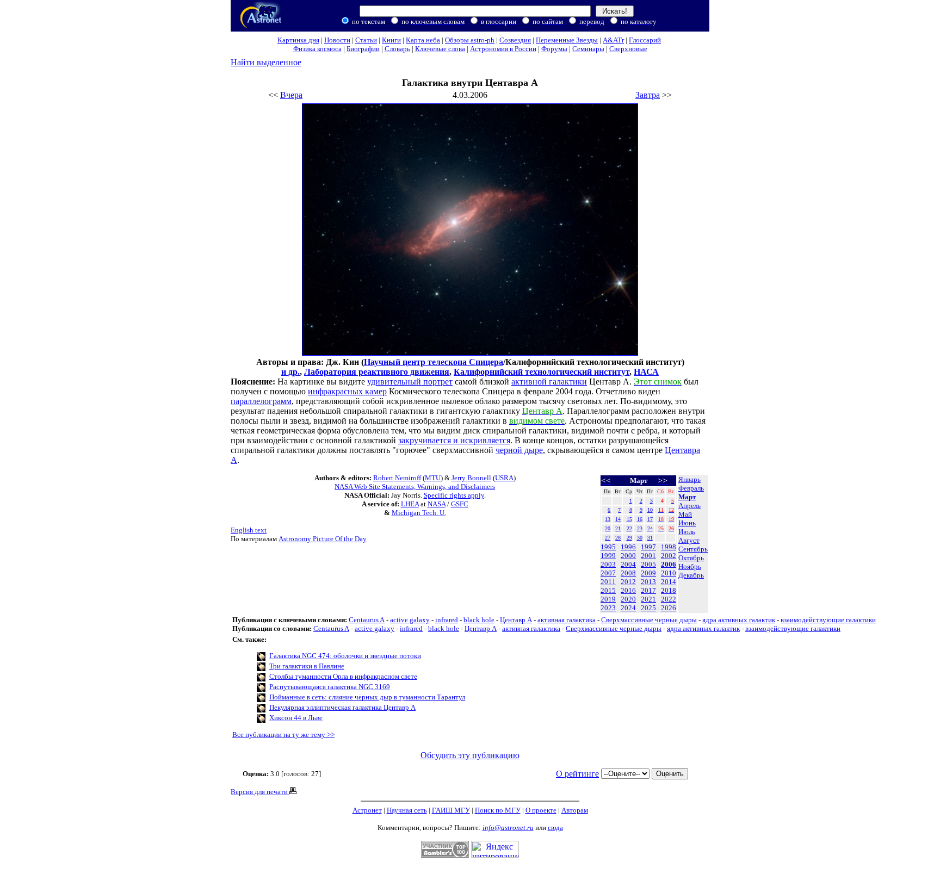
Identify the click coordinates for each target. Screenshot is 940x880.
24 (650, 528)
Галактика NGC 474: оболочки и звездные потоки (345, 656)
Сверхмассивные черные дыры (649, 620)
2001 (648, 555)
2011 (608, 582)
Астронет (367, 810)
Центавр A (516, 620)
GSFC (459, 504)
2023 (608, 608)
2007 (608, 573)
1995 (608, 547)
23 (639, 528)
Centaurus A (367, 620)
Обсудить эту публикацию (470, 755)
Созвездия (515, 40)
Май (685, 514)
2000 (628, 555)
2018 (668, 590)
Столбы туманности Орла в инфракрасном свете (343, 676)
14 (618, 519)
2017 (648, 590)
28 (618, 538)
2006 (668, 564)
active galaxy (410, 620)
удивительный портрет (410, 381)
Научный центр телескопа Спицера (433, 362)
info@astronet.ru (508, 827)
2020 (628, 599)
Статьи (366, 40)
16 (639, 519)
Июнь (687, 523)
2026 (668, 608)
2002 (668, 555)
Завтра (647, 95)
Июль (686, 532)
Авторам (574, 810)
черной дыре (519, 450)
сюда (555, 827)
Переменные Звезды (567, 40)
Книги (391, 40)
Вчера (291, 95)
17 (650, 519)
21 (618, 528)
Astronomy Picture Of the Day (323, 539)
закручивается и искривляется (454, 440)
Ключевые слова (440, 49)
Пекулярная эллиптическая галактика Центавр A (342, 707)
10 (650, 510)
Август (689, 540)
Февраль (691, 488)
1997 (648, 547)
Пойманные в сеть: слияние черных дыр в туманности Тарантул (367, 697)
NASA (437, 504)
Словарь (397, 49)
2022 (668, 599)
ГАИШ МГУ (451, 810)
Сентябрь (693, 549)
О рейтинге (577, 773)
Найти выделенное (266, 62)
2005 (648, 564)
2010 (668, 573)
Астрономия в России (503, 49)
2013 (648, 582)
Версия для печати (260, 792)
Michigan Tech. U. (419, 513)
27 (607, 538)
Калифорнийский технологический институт (541, 371)
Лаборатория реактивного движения (376, 371)
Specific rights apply (454, 495)
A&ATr (613, 40)
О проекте (540, 810)
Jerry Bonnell (471, 478)
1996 (628, 547)
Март (687, 497)
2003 (608, 564)
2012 (628, 582)
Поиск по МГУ (498, 810)
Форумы (554, 49)
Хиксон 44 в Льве (296, 718)
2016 (628, 590)
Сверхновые (628, 49)
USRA (504, 478)
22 (629, 528)
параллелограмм (261, 401)
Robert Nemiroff (397, 478)
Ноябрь (689, 566)
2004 (628, 564)
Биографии (363, 49)
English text (249, 530)
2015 (608, 590)
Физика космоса (317, 49)
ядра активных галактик (738, 620)
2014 (668, 582)
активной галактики (549, 381)
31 (650, 538)
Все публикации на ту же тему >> (283, 734)
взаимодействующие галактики (828, 620)
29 (629, 538)
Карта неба (423, 40)
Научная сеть (407, 810)
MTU (433, 478)
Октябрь (691, 558)
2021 (648, 599)
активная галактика (566, 620)
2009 (648, 573)
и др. (290, 371)
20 (607, 528)
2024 (628, 608)
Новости (337, 40)
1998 (668, 547)
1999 (608, 555)
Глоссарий (645, 40)
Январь (689, 479)
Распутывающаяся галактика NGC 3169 (329, 687)
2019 (608, 599)
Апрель (689, 505)
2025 (648, 608)
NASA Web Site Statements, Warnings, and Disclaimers (415, 486)
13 (607, 519)
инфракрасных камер (347, 391)
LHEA (410, 504)
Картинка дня (298, 40)
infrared (446, 620)
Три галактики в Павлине (306, 666)
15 (629, 519)
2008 (628, 573)
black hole (478, 620)
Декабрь (691, 575)
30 (639, 538)
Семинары (588, 49)
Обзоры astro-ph (469, 40)
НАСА (646, 371)
